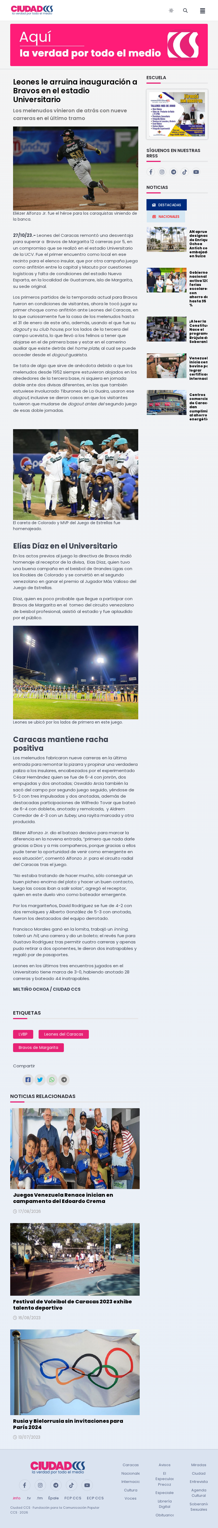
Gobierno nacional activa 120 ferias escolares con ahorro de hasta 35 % (199, 288)
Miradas (198, 1465)
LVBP (23, 1034)
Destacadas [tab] (169, 205)
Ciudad (199, 1473)
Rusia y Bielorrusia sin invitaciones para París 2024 (68, 1424)
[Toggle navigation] (201, 10)
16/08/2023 (29, 1318)
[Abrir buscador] (185, 10)
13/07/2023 (29, 1437)
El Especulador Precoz (167, 1479)
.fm (39, 1498)
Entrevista (199, 1481)
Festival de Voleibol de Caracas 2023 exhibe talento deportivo (72, 1304)
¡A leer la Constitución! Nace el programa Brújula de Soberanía (203, 331)
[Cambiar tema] (171, 10)
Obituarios (165, 1515)
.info (16, 1498)
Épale (53, 1498)
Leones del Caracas (63, 1034)
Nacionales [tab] (169, 216)
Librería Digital (165, 1504)
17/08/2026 (29, 1211)
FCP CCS (72, 1498)
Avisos (165, 1465)
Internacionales (135, 1481)
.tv (28, 1498)
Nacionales (131, 1473)
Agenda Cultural (198, 1493)
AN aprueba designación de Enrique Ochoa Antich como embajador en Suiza (201, 243)
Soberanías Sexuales (200, 1506)
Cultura (130, 1490)
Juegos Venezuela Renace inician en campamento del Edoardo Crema (63, 1198)
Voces (131, 1498)
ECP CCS (95, 1498)
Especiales (166, 1492)
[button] (177, 114)
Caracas (131, 1465)
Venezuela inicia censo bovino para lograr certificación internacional (202, 368)
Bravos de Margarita (38, 1047)
